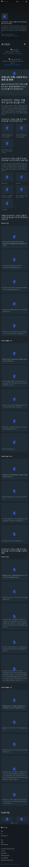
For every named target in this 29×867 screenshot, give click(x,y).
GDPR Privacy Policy (5, 855)
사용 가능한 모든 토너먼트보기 (12, 64)
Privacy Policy (4, 853)
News (2, 842)
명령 (2, 840)
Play (2, 831)
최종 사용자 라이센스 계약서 (7, 860)
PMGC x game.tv (4, 844)
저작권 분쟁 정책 (4, 857)
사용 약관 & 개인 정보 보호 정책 (7, 848)
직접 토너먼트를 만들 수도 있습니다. (10, 35)
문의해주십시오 (4, 835)
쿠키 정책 (3, 851)
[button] (11, 823)
